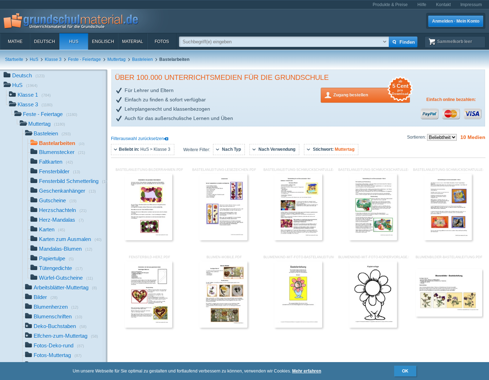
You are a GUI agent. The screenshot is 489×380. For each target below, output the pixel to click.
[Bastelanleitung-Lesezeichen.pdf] (223, 238)
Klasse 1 (34, 95)
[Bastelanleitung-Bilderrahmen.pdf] (149, 238)
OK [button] (405, 371)
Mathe (15, 41)
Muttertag (116, 59)
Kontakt (443, 4)
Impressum (471, 4)
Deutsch (44, 41)
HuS (73, 41)
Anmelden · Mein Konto (455, 21)
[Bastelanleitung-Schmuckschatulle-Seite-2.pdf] (373, 238)
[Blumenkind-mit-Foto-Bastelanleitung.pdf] (298, 326)
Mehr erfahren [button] (306, 371)
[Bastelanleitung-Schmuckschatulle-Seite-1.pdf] (298, 238)
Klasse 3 (53, 59)
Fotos (162, 41)
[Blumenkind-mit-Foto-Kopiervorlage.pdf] (373, 326)
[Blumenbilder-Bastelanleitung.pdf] (449, 315)
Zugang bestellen (370, 92)
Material (132, 41)
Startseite (14, 59)
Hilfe (421, 4)
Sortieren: (417, 137)
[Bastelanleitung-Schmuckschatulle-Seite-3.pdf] (448, 238)
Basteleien (142, 59)
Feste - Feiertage (84, 59)
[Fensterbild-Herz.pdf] (149, 326)
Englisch (103, 41)
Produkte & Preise (390, 4)
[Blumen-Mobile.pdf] (223, 326)
